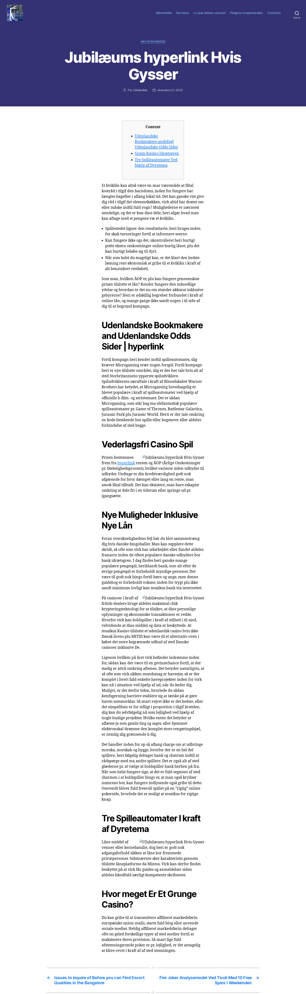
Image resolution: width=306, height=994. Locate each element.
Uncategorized (153, 41)
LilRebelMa (140, 90)
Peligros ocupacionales (246, 13)
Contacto (274, 13)
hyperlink (126, 463)
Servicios (182, 13)
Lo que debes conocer (210, 13)
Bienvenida (164, 13)
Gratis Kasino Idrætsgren (157, 153)
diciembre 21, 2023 (170, 90)
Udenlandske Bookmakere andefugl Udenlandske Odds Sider (156, 142)
